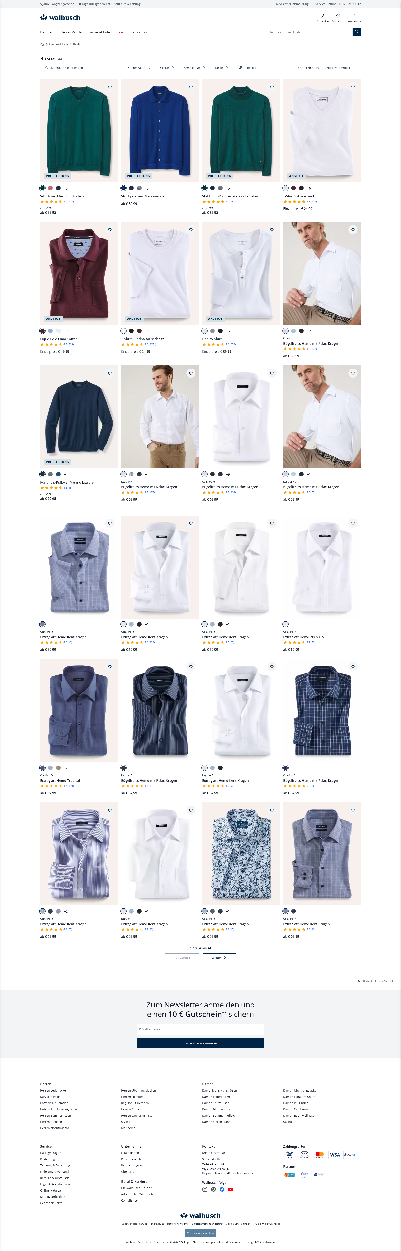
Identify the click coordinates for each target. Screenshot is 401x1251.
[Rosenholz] (50, 188)
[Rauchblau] (42, 768)
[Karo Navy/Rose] (293, 911)
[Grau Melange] (139, 188)
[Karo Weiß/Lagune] (131, 474)
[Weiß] (285, 188)
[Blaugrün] (42, 188)
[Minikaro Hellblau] (58, 911)
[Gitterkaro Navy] (42, 624)
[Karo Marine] (285, 768)
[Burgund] (293, 188)
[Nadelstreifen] (50, 911)
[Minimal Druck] (212, 911)
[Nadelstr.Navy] (139, 474)
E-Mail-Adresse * (151, 1029)
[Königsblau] (123, 188)
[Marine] (58, 188)
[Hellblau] (50, 331)
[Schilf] (58, 768)
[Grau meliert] (212, 331)
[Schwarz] (301, 188)
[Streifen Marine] (42, 911)
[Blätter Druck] (204, 911)
